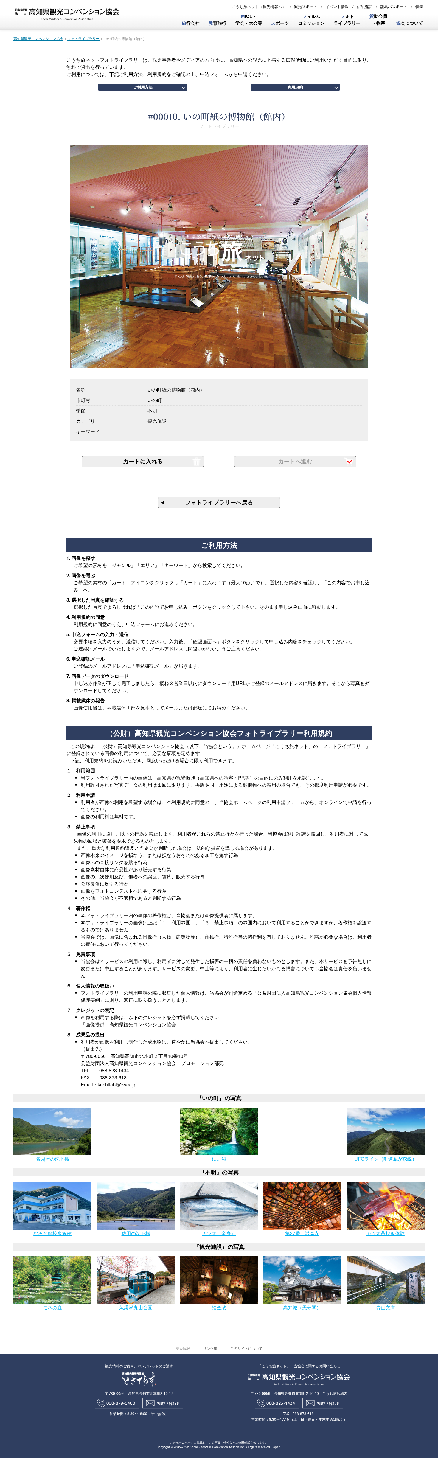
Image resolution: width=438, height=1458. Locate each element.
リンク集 (210, 1348)
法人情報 (182, 1348)
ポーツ (280, 23)
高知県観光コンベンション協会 (38, 38)
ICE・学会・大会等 (248, 19)
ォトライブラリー (347, 19)
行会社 (191, 23)
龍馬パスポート (393, 6)
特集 (419, 6)
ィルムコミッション (311, 19)
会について (409, 23)
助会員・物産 (378, 19)
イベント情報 (337, 6)
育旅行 (217, 23)
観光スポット (305, 6)
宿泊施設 (364, 6)
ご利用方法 (143, 87)
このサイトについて (246, 1348)
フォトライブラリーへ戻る (219, 502)
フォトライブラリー (83, 38)
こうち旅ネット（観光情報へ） (259, 6)
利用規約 (295, 87)
